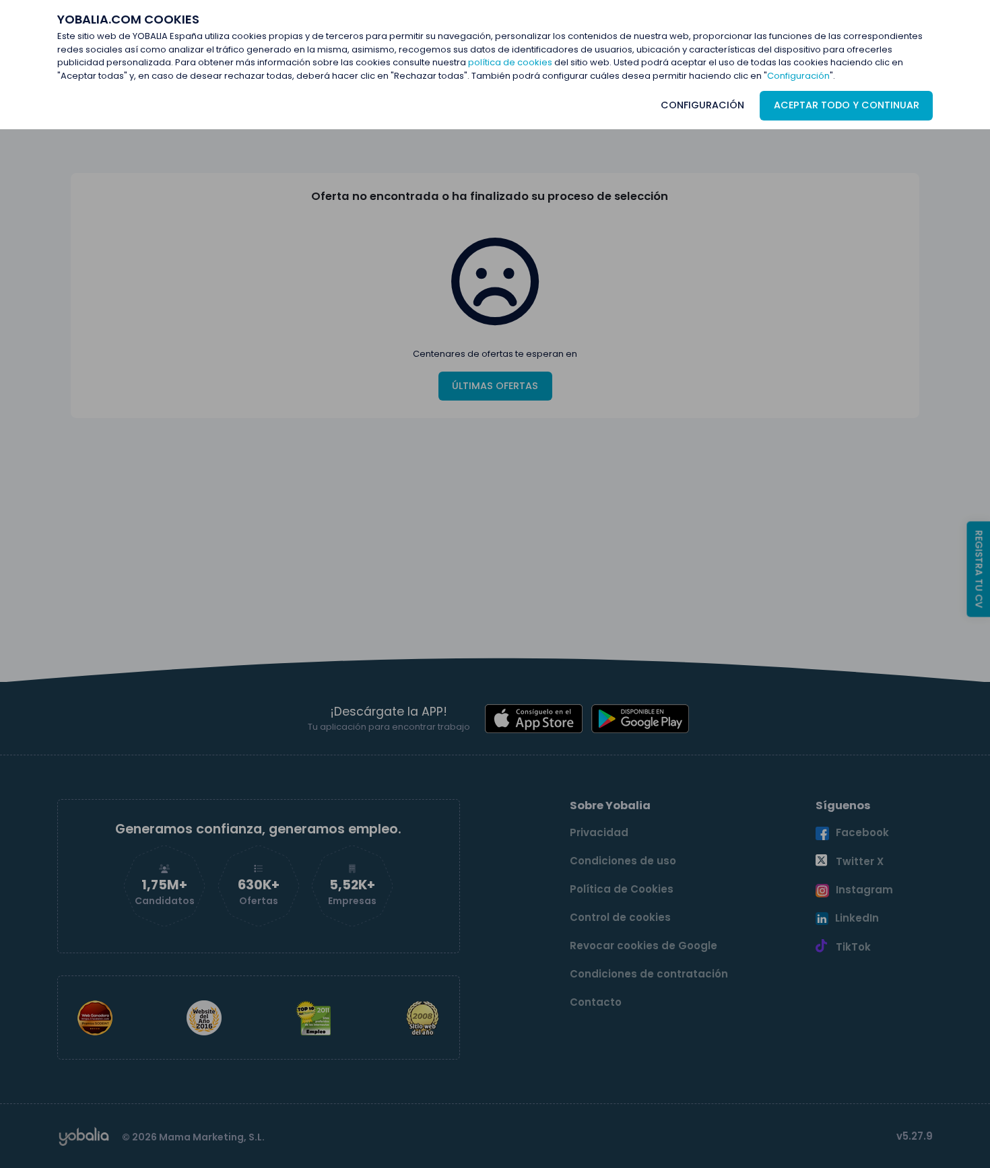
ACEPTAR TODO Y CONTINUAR (846, 105)
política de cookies (510, 62)
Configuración (798, 75)
